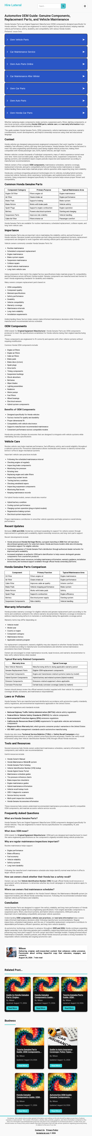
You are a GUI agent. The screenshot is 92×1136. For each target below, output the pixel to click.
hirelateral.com (43, 1133)
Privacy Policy (52, 1130)
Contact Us (40, 1130)
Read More (12, 1008)
